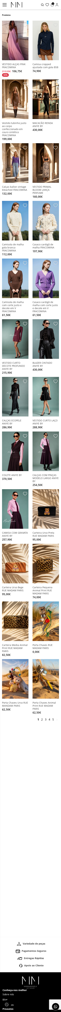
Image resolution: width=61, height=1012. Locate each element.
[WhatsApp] (55, 1006)
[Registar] (56, 4)
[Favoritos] (47, 4)
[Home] (30, 982)
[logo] (16, 4)
